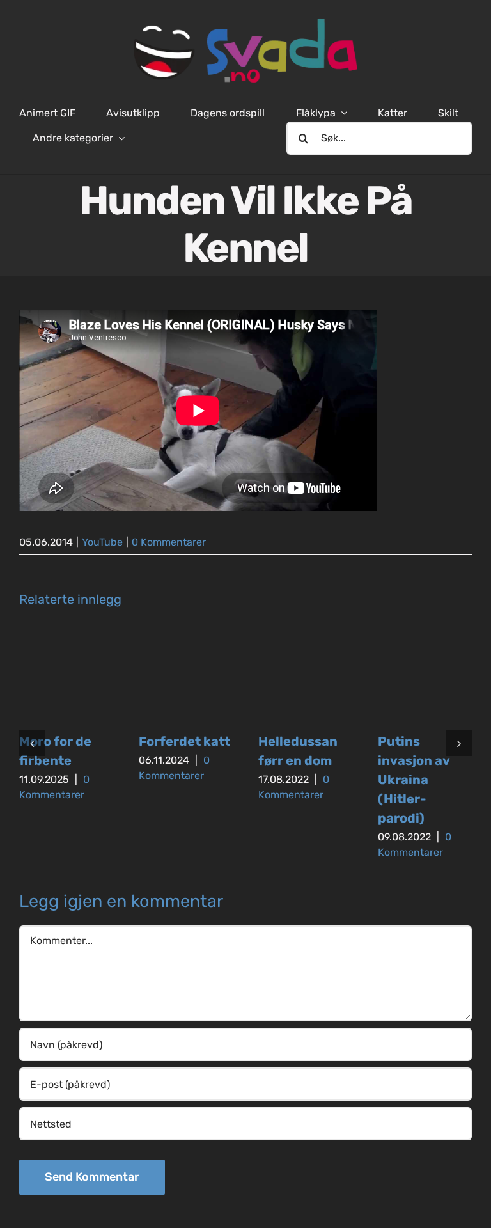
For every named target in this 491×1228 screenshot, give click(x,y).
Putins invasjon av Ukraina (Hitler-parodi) (413, 780)
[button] (32, 743)
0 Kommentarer (169, 542)
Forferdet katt (184, 741)
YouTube (102, 542)
